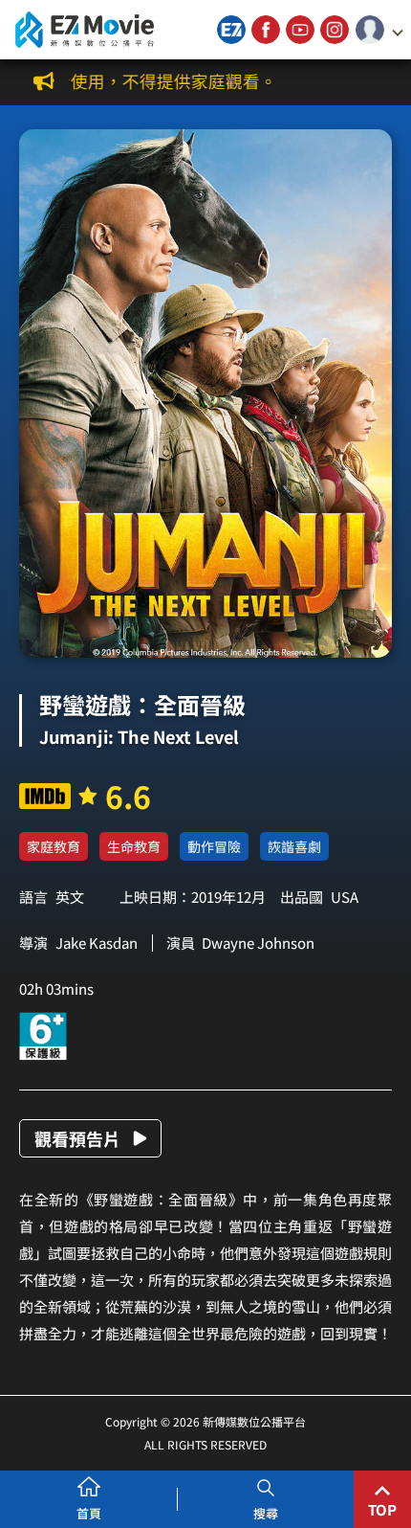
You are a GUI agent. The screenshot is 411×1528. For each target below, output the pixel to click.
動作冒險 (214, 846)
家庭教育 (53, 846)
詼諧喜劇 (294, 846)
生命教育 (134, 846)
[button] (379, 29)
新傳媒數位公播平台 (84, 29)
